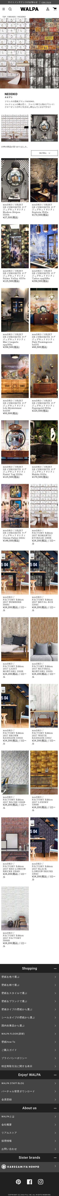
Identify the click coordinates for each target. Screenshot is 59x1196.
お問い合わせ (9, 1149)
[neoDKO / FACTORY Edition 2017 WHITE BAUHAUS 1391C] (44, 706)
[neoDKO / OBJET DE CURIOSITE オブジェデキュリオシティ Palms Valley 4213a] (15, 246)
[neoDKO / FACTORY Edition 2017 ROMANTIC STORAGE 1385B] (44, 506)
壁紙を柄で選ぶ (11, 985)
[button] (10, 9)
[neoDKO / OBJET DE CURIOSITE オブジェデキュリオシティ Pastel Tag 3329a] (15, 442)
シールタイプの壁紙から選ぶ (18, 1017)
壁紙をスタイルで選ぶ (14, 993)
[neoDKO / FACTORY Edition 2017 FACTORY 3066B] (15, 908)
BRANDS (12, 16)
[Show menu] (4, 9)
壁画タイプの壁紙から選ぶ (17, 1009)
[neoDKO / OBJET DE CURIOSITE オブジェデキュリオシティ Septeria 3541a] (44, 180)
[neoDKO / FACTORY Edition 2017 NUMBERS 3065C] (15, 573)
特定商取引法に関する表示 (17, 1066)
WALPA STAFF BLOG (13, 1083)
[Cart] (55, 9)
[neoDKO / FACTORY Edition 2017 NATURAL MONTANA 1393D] (44, 639)
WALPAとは (8, 1116)
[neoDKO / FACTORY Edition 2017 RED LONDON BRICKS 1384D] (15, 839)
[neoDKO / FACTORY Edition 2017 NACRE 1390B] (15, 773)
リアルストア (9, 1132)
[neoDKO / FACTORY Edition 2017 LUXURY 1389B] (44, 773)
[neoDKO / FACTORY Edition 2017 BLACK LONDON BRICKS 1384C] (44, 839)
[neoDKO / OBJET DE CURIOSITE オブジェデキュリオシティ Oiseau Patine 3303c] (15, 506)
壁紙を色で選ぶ (11, 977)
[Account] (47, 9)
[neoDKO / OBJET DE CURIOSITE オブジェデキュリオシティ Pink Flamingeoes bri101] (44, 310)
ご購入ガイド (9, 1050)
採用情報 (7, 1141)
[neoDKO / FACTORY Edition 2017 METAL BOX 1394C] (44, 573)
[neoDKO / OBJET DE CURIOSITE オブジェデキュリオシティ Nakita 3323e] (44, 442)
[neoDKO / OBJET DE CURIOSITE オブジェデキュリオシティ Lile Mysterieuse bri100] (15, 376)
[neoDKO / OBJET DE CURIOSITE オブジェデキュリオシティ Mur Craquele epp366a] (15, 310)
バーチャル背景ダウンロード (18, 1091)
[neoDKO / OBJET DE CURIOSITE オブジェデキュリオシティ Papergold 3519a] (44, 376)
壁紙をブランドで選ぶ (14, 1001)
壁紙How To (8, 1042)
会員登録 (7, 1099)
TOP (4, 16)
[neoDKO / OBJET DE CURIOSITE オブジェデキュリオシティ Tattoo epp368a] (44, 246)
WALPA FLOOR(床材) (13, 1033)
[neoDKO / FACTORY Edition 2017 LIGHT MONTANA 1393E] (15, 639)
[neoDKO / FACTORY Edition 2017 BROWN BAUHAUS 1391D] (15, 706)
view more (46, 2)
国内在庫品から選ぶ (13, 1025)
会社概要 (7, 1124)
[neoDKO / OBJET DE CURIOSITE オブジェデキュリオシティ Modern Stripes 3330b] (15, 180)
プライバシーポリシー (14, 1058)
